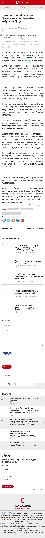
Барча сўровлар (37, 489)
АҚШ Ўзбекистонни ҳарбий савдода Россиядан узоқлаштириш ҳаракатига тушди (29, 276)
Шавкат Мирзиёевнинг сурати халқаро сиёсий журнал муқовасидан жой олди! (27, 247)
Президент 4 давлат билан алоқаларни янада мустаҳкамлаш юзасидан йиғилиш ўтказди (24, 410)
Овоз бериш (7, 486)
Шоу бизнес (37, 7)
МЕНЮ (3, 4)
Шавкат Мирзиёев (25, 209)
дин (18, 213)
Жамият (8, 7)
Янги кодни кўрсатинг (22, 353)
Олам (23, 7)
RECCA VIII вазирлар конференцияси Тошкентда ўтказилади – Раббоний (26, 307)
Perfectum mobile (11, 480)
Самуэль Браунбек (8, 213)
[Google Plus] (22, 219)
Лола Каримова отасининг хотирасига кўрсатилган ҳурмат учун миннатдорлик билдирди (24, 422)
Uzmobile (8, 476)
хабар (28, 60)
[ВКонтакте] (4, 219)
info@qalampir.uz (34, 535)
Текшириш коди (8, 349)
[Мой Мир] (17, 219)
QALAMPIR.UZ (7, 513)
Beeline (7, 469)
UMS (6, 466)
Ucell (7, 473)
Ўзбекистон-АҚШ (12, 209)
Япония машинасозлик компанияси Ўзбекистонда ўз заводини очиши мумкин (26, 292)
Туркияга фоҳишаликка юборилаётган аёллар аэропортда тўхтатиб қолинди (23, 433)
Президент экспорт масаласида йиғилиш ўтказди (28, 262)
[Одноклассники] (13, 219)
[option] (7, 7)
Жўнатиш (6, 367)
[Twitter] (8, 219)
